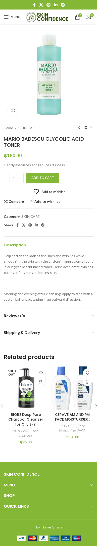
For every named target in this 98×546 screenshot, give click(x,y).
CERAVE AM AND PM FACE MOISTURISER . (72, 417)
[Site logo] (47, 17)
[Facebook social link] (34, 5)
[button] (87, 381)
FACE (81, 431)
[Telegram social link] (62, 5)
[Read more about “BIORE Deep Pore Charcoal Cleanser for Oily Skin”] (40, 381)
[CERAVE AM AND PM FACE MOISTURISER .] (72, 388)
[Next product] (91, 128)
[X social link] (41, 5)
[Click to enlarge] (13, 110)
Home (8, 128)
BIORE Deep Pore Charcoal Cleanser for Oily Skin (25, 419)
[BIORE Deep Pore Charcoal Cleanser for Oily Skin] (26, 388)
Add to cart (42, 178)
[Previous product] (79, 128)
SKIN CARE (27, 128)
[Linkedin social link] (55, 5)
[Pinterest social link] (48, 5)
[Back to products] (85, 128)
